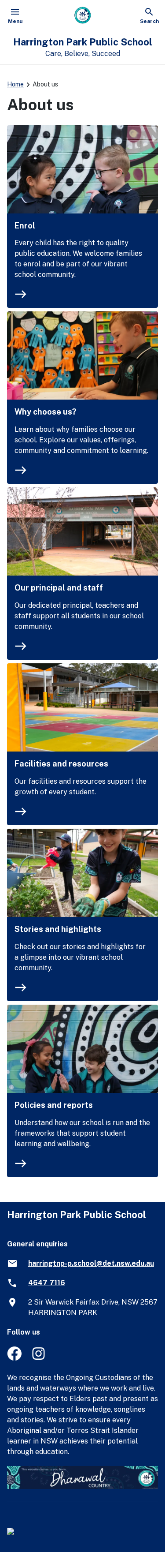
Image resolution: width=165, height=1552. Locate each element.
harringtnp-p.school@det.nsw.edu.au (91, 1263)
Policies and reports (54, 1105)
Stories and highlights (58, 929)
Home (15, 84)
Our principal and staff (59, 587)
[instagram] (39, 1358)
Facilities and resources (61, 763)
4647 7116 (46, 1283)
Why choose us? (46, 411)
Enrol (25, 225)
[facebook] (14, 1358)
